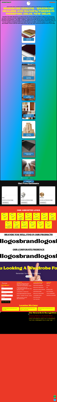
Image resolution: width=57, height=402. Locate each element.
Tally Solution (36, 299)
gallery (48, 285)
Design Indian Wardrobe (38, 285)
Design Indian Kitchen (37, 283)
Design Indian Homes (37, 291)
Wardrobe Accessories (52, 219)
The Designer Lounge (37, 295)
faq (47, 287)
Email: (2, 290)
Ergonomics (44, 218)
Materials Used (24, 226)
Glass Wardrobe (36, 218)
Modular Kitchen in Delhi (38, 287)
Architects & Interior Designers (20, 219)
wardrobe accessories (51, 295)
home (5, 218)
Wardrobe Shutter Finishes (9, 227)
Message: (3, 297)
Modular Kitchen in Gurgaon (39, 289)
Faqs (40, 226)
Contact (48, 226)
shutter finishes (49, 291)
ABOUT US (48, 283)
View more (29, 34)
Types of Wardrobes (16, 227)
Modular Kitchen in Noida (38, 293)
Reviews (32, 226)
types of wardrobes (50, 293)
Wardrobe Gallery (28, 218)
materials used (49, 289)
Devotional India (36, 297)
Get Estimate (5, 202)
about (13, 218)
